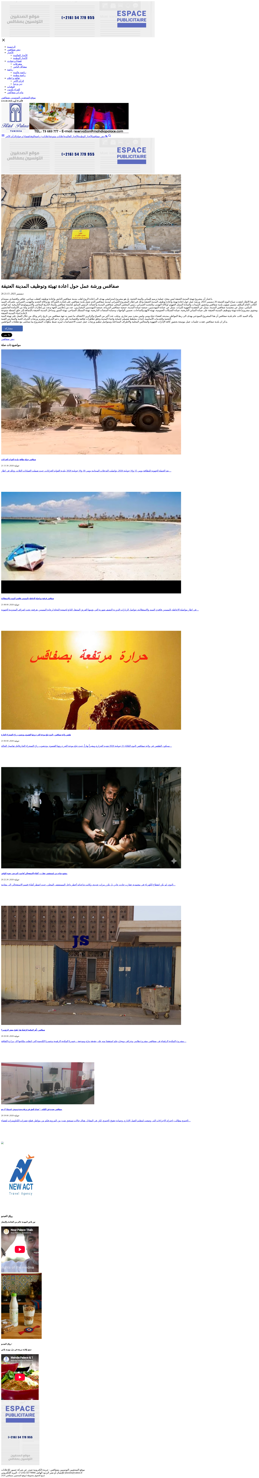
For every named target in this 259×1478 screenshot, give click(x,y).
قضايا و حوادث (14, 61)
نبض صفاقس (13, 49)
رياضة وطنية (19, 75)
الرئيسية (11, 46)
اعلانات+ (45, 136)
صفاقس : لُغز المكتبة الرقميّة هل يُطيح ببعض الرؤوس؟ (23, 1030)
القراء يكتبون (13, 89)
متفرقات (17, 64)
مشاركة (9, 328)
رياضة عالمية (19, 72)
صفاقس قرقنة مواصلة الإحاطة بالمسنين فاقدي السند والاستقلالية (27, 598)
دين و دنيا (17, 84)
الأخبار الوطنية (20, 58)
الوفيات (11, 86)
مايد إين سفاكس (15, 92)
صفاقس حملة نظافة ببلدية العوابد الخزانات (18, 459)
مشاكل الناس (20, 66)
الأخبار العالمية (20, 55)
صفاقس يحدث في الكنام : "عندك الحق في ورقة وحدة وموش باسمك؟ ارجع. (31, 1109)
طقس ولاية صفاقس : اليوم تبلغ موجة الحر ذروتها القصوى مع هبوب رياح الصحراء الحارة (36, 735)
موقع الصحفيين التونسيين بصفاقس (18, 97)
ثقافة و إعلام (13, 78)
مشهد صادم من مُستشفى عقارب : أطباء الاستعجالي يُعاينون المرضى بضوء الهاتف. (34, 873)
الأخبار (10, 52)
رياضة (10, 69)
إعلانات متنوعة (56, 136)
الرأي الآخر (18, 81)
